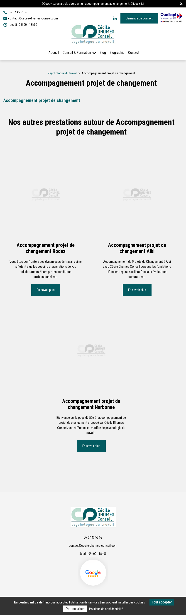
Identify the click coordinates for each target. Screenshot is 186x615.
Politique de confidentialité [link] (106, 609)
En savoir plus (46, 290)
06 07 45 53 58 (93, 537)
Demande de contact (139, 18)
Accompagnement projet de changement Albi (137, 248)
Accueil (54, 52)
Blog (103, 52)
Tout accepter (162, 602)
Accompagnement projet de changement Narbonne (91, 404)
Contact (133, 52)
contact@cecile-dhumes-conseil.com (32, 18)
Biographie (117, 52)
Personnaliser (75, 609)
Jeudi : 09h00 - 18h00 (23, 25)
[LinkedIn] (115, 18)
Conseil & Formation (77, 52)
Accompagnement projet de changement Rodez (46, 248)
